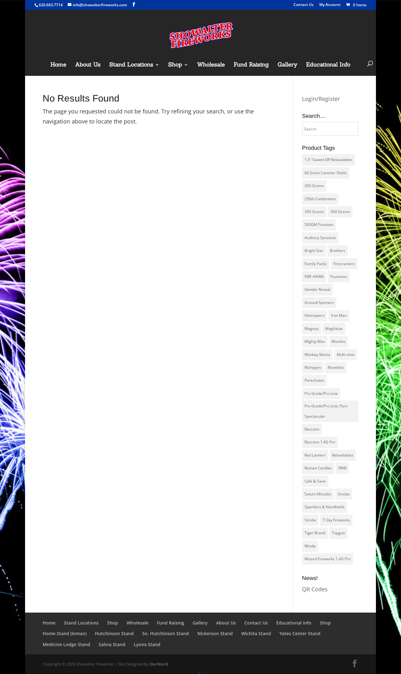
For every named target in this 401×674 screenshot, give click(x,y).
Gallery (287, 65)
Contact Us (304, 5)
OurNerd (159, 664)
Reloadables (342, 455)
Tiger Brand (315, 533)
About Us (88, 65)
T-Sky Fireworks (336, 520)
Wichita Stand (256, 633)
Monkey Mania (317, 354)
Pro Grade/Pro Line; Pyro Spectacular (326, 411)
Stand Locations (131, 65)
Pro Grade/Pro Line (321, 393)
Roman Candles (318, 468)
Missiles (338, 341)
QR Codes (315, 589)
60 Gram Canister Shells (326, 172)
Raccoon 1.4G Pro (320, 442)
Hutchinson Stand (114, 633)
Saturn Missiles (318, 494)
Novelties (336, 367)
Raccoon (312, 429)
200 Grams (314, 185)
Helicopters (315, 315)
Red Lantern (315, 455)
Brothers (337, 250)
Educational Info (328, 65)
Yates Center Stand (299, 633)
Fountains (338, 276)
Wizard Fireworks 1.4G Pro (328, 559)
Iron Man (339, 315)
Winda (310, 546)
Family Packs (316, 263)
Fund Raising (251, 65)
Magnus (312, 328)
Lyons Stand (147, 644)
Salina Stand (112, 644)
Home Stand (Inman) (64, 633)
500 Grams (340, 211)
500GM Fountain (319, 224)
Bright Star (314, 250)
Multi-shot (345, 354)
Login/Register (321, 98)
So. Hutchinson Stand (165, 633)
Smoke (344, 494)
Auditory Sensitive (320, 237)
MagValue (334, 328)
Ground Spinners (319, 302)
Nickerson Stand (215, 633)
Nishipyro (313, 367)
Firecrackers (344, 263)
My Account (330, 5)
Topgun (338, 533)
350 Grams (314, 211)
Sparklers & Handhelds (325, 506)
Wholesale (211, 65)
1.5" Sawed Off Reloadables (328, 159)
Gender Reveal (317, 289)
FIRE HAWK (314, 276)
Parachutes (314, 380)
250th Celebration (320, 198)
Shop (175, 65)
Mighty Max (315, 341)
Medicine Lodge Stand (66, 644)
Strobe (310, 520)
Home (58, 65)
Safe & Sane (315, 481)
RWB (342, 468)
